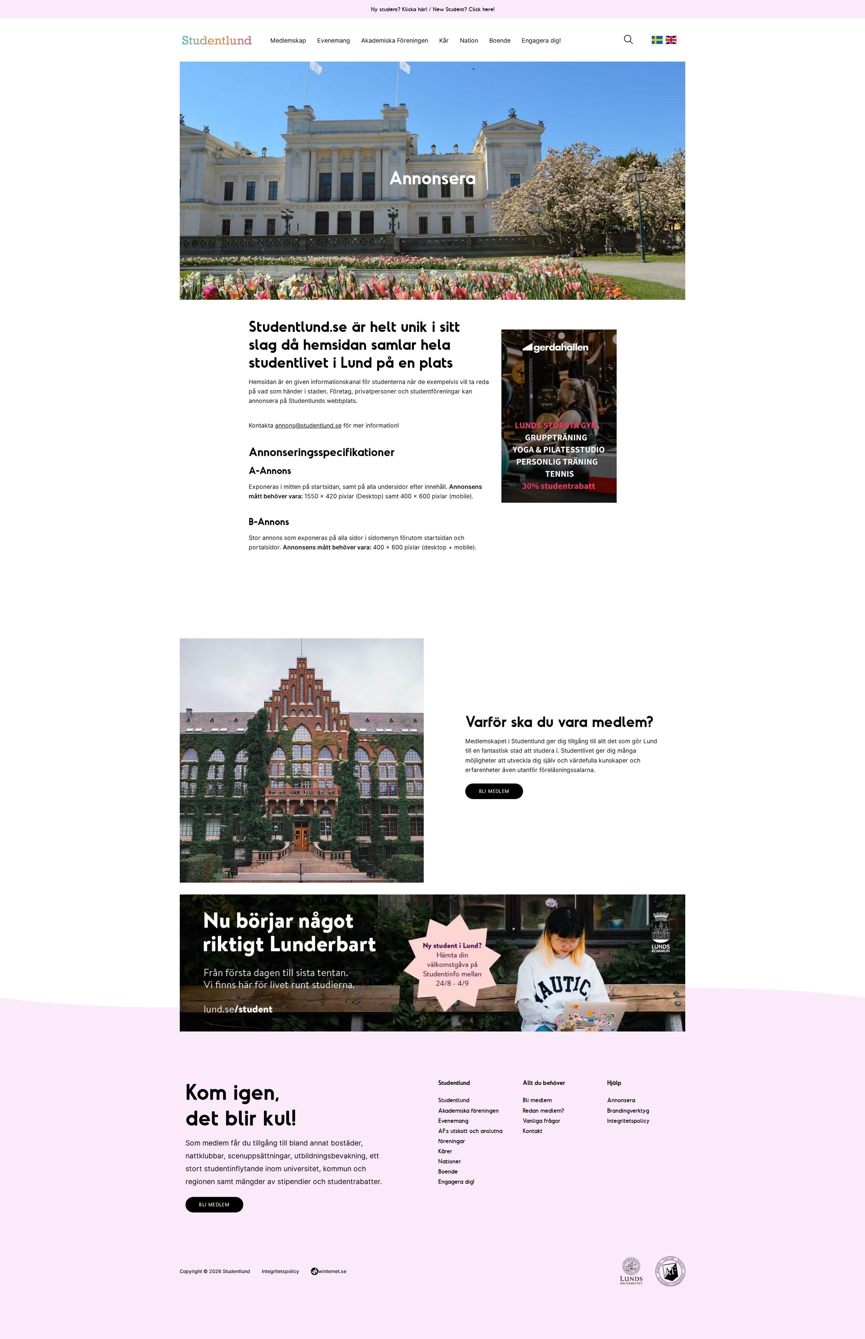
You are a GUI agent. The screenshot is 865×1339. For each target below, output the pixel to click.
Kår (444, 40)
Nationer (449, 1161)
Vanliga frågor (541, 1120)
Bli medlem (494, 791)
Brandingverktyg (628, 1110)
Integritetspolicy (628, 1120)
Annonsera (621, 1100)
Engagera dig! (541, 40)
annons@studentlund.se (308, 425)
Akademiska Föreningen (394, 40)
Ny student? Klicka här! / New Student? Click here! (432, 9)
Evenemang (333, 40)
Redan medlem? (543, 1110)
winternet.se (332, 1271)
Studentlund (453, 1100)
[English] (671, 40)
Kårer (445, 1151)
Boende (500, 40)
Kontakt (532, 1130)
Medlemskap (288, 40)
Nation (469, 40)
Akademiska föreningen (468, 1110)
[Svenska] (657, 40)
